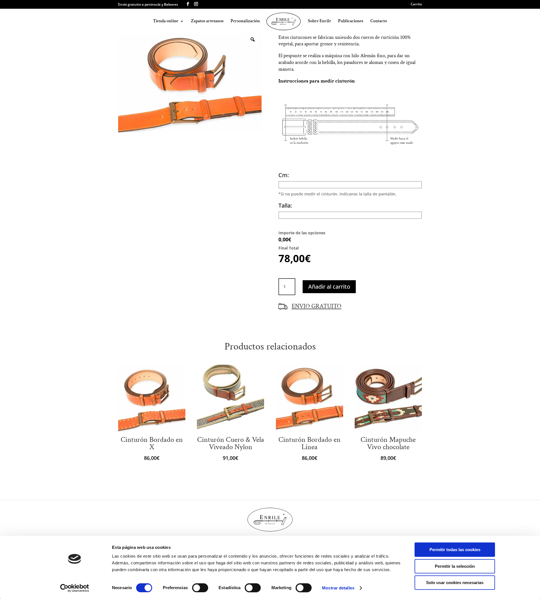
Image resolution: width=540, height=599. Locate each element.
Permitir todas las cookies (454, 549)
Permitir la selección (455, 566)
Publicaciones (350, 21)
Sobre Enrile (319, 21)
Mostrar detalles (338, 587)
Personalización (245, 21)
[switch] (200, 587)
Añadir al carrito (329, 286)
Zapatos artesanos (207, 21)
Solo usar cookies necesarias (454, 582)
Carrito (416, 4)
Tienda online (165, 21)
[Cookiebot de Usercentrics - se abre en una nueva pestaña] (74, 588)
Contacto (378, 21)
